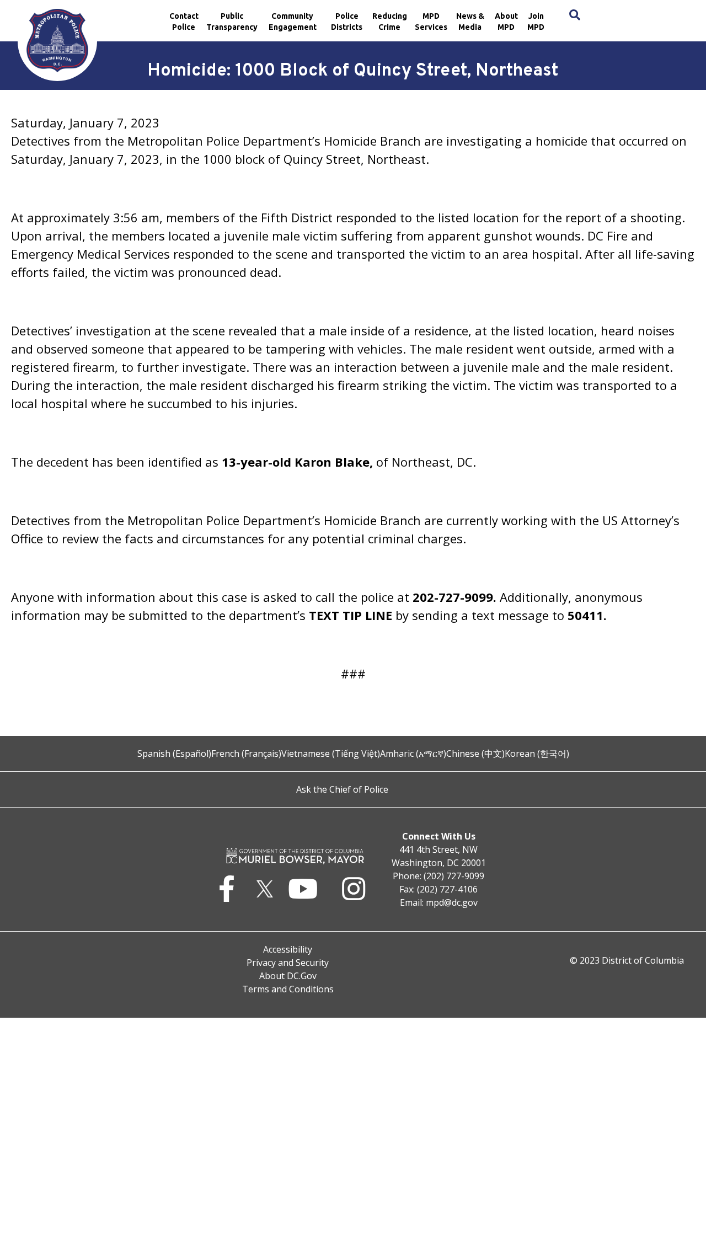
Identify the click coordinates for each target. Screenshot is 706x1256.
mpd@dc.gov (452, 902)
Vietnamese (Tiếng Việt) (330, 753)
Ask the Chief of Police (342, 789)
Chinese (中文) (475, 753)
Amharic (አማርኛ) (413, 753)
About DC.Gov (288, 976)
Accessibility (287, 949)
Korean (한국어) (537, 753)
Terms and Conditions (288, 989)
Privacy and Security (288, 962)
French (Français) (246, 753)
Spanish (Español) (174, 753)
